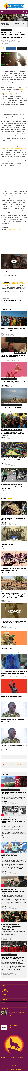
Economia (4, 790)
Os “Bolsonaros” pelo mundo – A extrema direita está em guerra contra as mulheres (13, 957)
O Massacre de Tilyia (6, 648)
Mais (20, 798)
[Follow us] (23, 12)
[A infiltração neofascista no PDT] (4, 1027)
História (13, 328)
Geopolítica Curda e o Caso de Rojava (11, 407)
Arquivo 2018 (5, 989)
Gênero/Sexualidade (5, 328)
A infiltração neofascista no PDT (15, 1025)
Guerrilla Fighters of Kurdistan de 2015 (15, 148)
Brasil (3, 889)
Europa (3, 819)
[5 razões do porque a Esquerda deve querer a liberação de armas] (14, 881)
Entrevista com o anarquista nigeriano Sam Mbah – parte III (12, 720)
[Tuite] (22, 48)
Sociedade (10, 790)
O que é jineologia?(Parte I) (8, 331)
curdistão (4, 275)
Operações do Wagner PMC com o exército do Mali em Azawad (13, 519)
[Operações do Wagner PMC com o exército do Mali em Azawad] (14, 508)
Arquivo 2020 (5, 991)
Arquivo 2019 (5, 990)
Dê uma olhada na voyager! (12, 765)
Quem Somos (13, 1)
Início (8, 1)
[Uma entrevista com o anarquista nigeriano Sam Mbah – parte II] (14, 735)
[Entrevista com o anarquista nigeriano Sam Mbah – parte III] (14, 709)
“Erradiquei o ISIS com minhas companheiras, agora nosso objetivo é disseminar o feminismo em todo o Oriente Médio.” (6, 23)
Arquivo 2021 (5, 993)
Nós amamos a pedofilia (7, 858)
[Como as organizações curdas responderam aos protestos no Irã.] (14, 475)
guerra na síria (13, 275)
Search (25, 1003)
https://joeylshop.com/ (13, 229)
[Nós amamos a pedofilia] (14, 847)
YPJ (2, 94)
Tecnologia (16, 790)
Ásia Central (5, 924)
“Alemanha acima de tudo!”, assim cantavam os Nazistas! (13, 822)
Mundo (22, 328)
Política (19, 405)
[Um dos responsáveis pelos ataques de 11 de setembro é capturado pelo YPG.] (14, 344)
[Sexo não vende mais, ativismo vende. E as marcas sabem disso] (14, 781)
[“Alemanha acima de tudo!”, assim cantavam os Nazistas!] (14, 811)
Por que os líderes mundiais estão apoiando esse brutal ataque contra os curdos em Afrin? (13, 382)
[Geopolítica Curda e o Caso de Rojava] (14, 395)
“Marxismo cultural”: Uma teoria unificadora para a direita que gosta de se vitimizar (19, 23)
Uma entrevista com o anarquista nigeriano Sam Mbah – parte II (14, 746)
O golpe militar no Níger (7, 544)
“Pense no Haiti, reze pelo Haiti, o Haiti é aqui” (13, 696)
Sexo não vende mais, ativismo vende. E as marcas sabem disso (13, 792)
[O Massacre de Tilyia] (14, 638)
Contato (18, 1)
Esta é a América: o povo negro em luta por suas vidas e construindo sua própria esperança (14, 672)
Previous (0, 20)
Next (27, 20)
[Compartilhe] (11, 48)
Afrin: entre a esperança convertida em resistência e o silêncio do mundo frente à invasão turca (12, 433)
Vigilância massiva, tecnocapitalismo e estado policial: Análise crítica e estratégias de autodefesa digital (13, 622)
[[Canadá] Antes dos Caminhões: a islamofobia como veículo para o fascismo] (14, 558)
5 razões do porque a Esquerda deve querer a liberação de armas (12, 892)
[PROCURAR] (26, 12)
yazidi (21, 89)
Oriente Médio (22, 352)
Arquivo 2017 (5, 988)
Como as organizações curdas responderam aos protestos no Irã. (14, 487)
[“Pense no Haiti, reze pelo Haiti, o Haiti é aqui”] (14, 686)
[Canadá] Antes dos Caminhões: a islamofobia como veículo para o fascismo (13, 569)
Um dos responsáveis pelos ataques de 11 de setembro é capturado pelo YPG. (13, 356)
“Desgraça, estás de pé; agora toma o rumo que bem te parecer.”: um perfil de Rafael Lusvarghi (17, 1012)
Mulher (18, 328)
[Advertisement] (14, 178)
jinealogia (8, 94)
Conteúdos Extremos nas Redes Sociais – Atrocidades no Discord (13, 1019)
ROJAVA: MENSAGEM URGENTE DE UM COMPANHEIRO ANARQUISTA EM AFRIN (11, 460)
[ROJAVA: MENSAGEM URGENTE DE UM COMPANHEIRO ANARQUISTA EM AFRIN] (14, 449)
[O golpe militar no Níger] (14, 533)
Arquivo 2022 (5, 994)
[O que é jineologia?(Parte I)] (14, 318)
